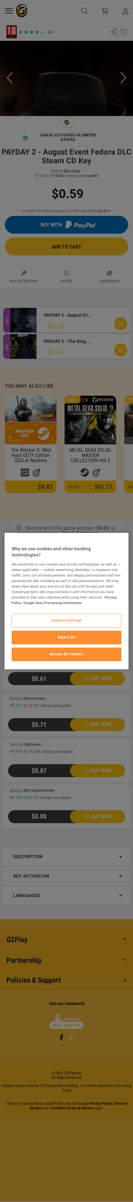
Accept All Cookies (66, 654)
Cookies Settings (66, 620)
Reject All (66, 637)
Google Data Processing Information (52, 603)
